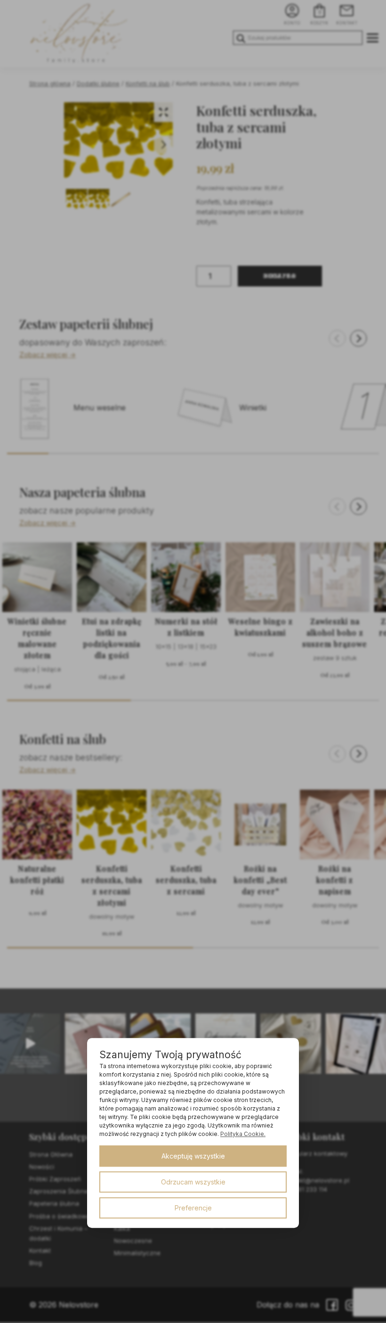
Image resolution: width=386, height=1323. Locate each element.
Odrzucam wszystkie (193, 1182)
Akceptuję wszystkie (193, 1156)
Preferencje (193, 1208)
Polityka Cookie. (242, 1133)
